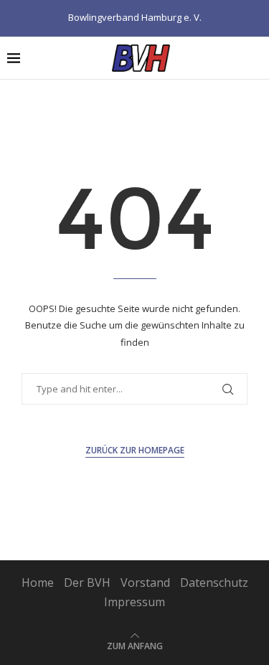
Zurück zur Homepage (134, 450)
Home (38, 582)
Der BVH (87, 582)
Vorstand (145, 582)
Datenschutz (214, 582)
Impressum (134, 602)
